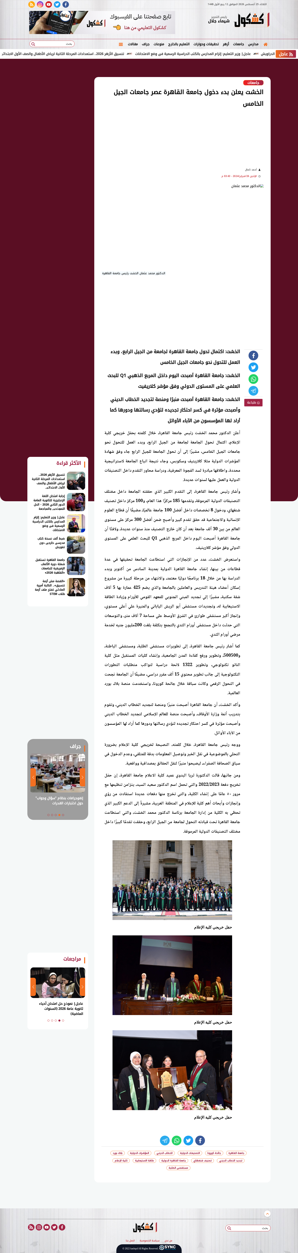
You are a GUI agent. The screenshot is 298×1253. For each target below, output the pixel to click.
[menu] (121, 44)
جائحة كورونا (214, 1153)
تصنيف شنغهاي (202, 1160)
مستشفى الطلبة (178, 1168)
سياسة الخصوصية (150, 1240)
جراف (146, 44)
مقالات (133, 44)
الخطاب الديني (165, 1153)
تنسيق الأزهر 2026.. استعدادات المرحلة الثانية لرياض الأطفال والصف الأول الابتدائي (102, 54)
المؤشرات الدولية (139, 1153)
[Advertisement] (165, 137)
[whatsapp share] (253, 379)
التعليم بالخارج (179, 44)
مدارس (253, 44)
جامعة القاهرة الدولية (173, 1160)
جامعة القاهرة (236, 1153)
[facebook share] (253, 355)
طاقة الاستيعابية (144, 1160)
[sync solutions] (167, 1248)
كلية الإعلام (121, 1160)
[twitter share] (253, 367)
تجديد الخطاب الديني (230, 1160)
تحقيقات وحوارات (206, 44)
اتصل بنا (130, 1240)
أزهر (226, 44)
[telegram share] (253, 391)
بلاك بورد (117, 1153)
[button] (63, 815)
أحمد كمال (251, 169)
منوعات (159, 44)
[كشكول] (251, 20)
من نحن (168, 1240)
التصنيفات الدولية (190, 1153)
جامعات (238, 44)
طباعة (252, 402)
